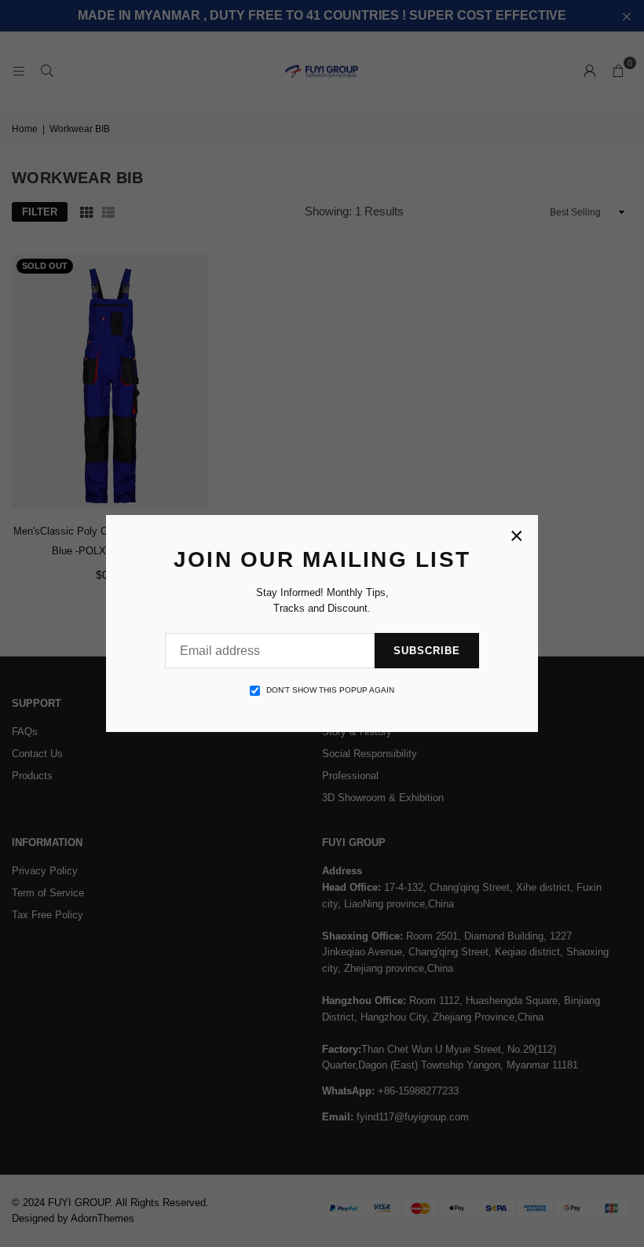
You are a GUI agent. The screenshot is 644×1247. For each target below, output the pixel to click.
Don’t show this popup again (330, 690)
